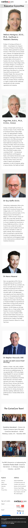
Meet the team (4, 484)
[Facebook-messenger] (20, 513)
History (2, 482)
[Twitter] (23, 513)
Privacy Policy (4, 490)
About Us (3, 480)
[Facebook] (17, 513)
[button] (26, 2)
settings (12, 523)
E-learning (3, 486)
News (2, 488)
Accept (4, 525)
